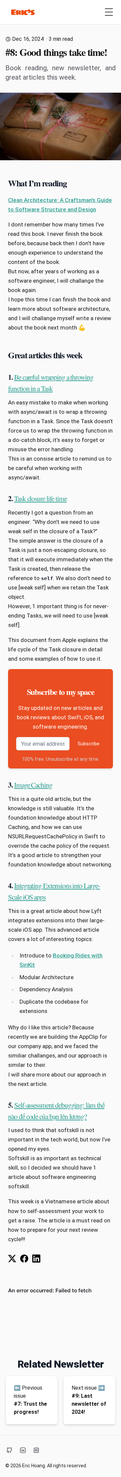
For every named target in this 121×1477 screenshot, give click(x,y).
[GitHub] (9, 1450)
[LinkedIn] (23, 1450)
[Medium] (36, 1450)
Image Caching (33, 785)
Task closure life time (40, 498)
